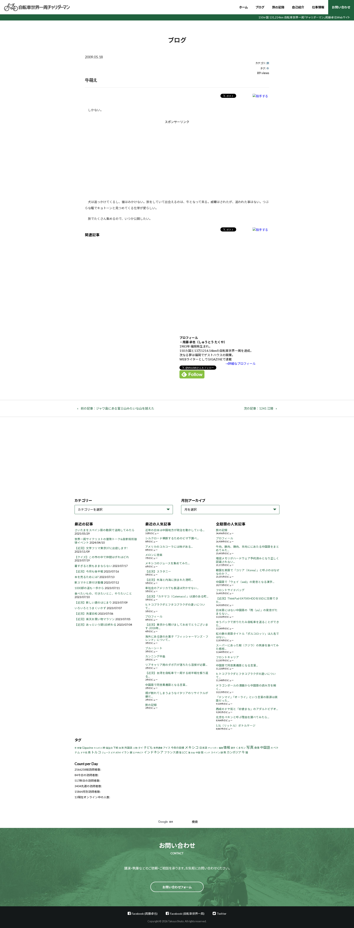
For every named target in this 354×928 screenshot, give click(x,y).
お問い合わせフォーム (177, 887)
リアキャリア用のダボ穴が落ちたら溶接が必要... (176, 664)
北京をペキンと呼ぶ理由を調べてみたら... (242, 717)
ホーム (243, 7)
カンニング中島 (155, 656)
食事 (257, 747)
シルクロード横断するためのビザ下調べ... (172, 538)
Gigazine (87, 747)
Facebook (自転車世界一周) (187, 913)
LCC (184, 752)
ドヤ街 (84, 752)
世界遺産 (157, 747)
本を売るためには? (87, 577)
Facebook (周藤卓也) (145, 913)
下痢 (115, 747)
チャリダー (213, 748)
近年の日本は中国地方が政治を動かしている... (174, 530)
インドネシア (153, 752)
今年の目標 (177, 747)
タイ (140, 747)
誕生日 (109, 747)
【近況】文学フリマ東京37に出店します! (101, 548)
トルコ (96, 752)
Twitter (221, 913)
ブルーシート (153, 648)
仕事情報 (318, 7)
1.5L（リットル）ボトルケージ (235, 725)
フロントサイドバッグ (230, 590)
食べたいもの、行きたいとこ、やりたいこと (103, 593)
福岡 (221, 748)
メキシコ (192, 747)
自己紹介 (298, 7)
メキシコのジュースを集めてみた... (167, 563)
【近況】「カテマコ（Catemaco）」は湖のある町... (176, 596)
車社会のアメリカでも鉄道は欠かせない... (172, 588)
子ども (148, 747)
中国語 (265, 747)
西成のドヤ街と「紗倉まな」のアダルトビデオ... (247, 709)
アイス (166, 747)
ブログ (259, 7)
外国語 (128, 747)
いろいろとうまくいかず (90, 608)
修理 (79, 748)
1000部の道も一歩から (89, 588)
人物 (135, 747)
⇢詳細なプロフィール (240, 363)
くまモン (241, 747)
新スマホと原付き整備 (89, 582)
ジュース (106, 752)
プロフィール (153, 616)
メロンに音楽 (153, 555)
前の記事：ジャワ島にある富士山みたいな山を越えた (117, 408)
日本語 (203, 747)
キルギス (98, 748)
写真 (250, 747)
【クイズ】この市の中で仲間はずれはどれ (102, 557)
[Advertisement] (142, 158)
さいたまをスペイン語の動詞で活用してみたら (105, 530)
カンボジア (234, 752)
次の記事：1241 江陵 (258, 408)
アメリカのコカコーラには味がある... (169, 546)
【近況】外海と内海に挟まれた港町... (169, 579)
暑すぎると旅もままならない (93, 566)
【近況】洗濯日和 (86, 613)
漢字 (233, 747)
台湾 (121, 747)
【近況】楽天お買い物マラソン (95, 619)
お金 (193, 752)
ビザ (113, 752)
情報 (227, 747)
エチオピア (138, 752)
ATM (118, 752)
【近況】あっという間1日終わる (95, 624)
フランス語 (171, 752)
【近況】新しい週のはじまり (93, 602)
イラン (125, 752)
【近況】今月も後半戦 (89, 571)
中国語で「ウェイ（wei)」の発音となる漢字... (245, 582)
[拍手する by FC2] (260, 96)
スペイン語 (217, 752)
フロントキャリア (227, 657)
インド (207, 752)
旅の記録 (278, 7)
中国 (198, 752)
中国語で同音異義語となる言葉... (166, 684)
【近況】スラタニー (158, 571)
